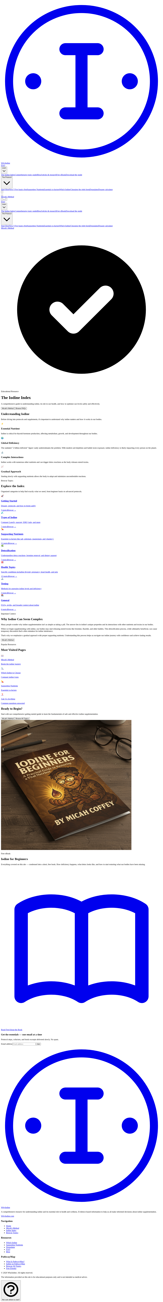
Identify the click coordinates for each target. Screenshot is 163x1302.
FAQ (3, 165)
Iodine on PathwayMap (15, 1264)
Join (38, 1044)
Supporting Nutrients (43, 226)
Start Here (14, 226)
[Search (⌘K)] (2, 192)
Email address (6, 1044)
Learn (4, 168)
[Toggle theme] (2, 195)
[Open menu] (6, 199)
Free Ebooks (11, 1268)
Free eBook (69, 211)
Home (8, 1226)
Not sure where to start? (11, 1300)
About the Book (15, 1030)
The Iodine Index (19, 211)
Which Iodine (74, 226)
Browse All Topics (22, 719)
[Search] (2, 199)
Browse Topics (12, 1233)
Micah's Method (7, 197)
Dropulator (101, 226)
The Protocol (6, 177)
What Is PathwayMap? (15, 1261)
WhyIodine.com (7, 1216)
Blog (46, 211)
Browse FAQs (21, 408)
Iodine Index (11, 1230)
